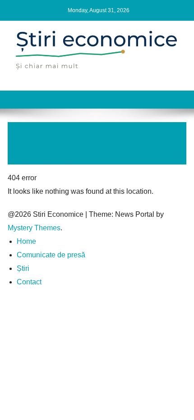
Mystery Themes (34, 228)
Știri (23, 268)
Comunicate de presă (51, 255)
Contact (29, 282)
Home (26, 241)
